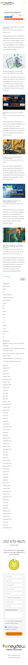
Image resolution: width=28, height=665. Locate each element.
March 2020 (6, 483)
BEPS (19, 30)
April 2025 (5, 398)
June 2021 (5, 454)
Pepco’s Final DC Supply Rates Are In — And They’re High (13, 157)
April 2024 (5, 421)
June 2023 (5, 432)
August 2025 (6, 387)
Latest (4, 32)
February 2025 (6, 401)
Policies (8, 32)
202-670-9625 (14, 541)
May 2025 (5, 396)
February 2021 (6, 460)
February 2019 (6, 511)
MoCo (7, 253)
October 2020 (6, 468)
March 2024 (6, 424)
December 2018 (7, 513)
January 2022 (6, 446)
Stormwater (6, 331)
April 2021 (5, 457)
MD (22, 160)
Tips (4, 334)
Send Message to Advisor (14, 634)
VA (20, 253)
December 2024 (7, 404)
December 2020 (7, 463)
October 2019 (6, 494)
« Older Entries (6, 276)
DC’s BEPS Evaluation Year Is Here (12, 361)
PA (14, 253)
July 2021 (5, 452)
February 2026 (6, 376)
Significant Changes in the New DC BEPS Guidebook (13, 27)
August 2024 (6, 410)
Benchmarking (13, 30)
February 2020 (6, 485)
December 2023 (7, 426)
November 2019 (7, 491)
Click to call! (14, 545)
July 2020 (5, 474)
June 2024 (5, 415)
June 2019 (5, 505)
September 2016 (7, 527)
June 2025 (5, 393)
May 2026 (5, 370)
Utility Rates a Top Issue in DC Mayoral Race (13, 113)
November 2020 (7, 466)
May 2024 (5, 418)
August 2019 (6, 499)
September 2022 (7, 440)
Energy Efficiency (17, 115)
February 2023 (6, 438)
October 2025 (6, 382)
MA (20, 251)
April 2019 (5, 508)
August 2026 (6, 368)
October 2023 (6, 429)
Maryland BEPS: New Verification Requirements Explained (12, 201)
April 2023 (5, 435)
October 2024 (6, 407)
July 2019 (5, 502)
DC (22, 30)
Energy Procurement (8, 297)
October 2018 (6, 516)
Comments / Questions (11, 610)
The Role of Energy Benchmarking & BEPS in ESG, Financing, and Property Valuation (13, 246)
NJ (10, 253)
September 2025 (7, 384)
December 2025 (7, 379)
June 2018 (5, 522)
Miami (4, 253)
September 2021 (7, 449)
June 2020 (5, 477)
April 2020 (5, 480)
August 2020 (6, 471)
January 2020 (6, 488)
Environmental (15, 251)
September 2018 (7, 519)
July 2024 (5, 412)
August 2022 (6, 443)
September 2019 (7, 497)
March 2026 (6, 373)
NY (12, 253)
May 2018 (5, 525)
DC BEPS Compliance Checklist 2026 (12, 71)
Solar (4, 328)
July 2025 (5, 390)
